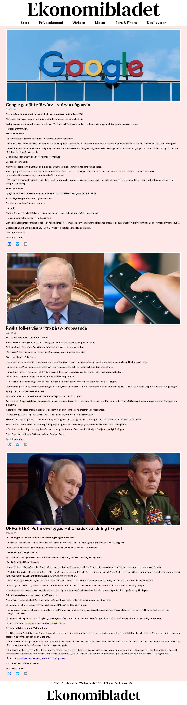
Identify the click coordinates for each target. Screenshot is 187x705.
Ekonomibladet (93, 695)
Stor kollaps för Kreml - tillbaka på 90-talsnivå (42, 623)
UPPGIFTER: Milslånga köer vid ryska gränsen (42, 658)
